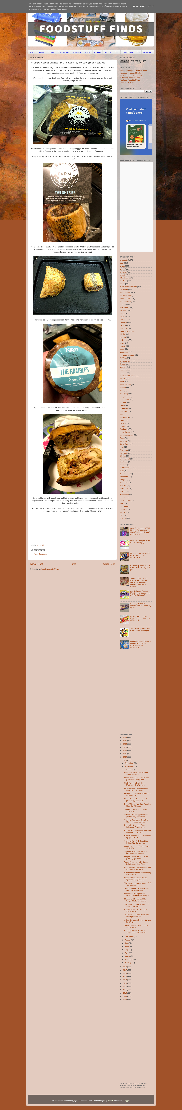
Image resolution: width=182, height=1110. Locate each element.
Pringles (123, 480)
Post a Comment (40, 554)
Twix (122, 471)
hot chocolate (125, 302)
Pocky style (124, 417)
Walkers (123, 310)
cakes (122, 284)
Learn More (139, 6)
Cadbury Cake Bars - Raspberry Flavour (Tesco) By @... (136, 821)
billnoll (110, 1101)
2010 (125, 993)
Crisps (88, 52)
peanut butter (125, 385)
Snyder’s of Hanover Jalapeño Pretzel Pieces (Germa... (136, 852)
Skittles (123, 456)
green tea (124, 408)
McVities (123, 358)
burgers (123, 402)
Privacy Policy (63, 52)
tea (121, 313)
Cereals (97, 52)
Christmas (124, 278)
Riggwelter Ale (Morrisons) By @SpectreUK (135, 910)
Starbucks (124, 429)
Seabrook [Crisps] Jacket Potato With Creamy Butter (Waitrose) (140, 568)
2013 (125, 983)
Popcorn (123, 328)
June (127, 946)
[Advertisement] (67, 527)
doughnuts (124, 396)
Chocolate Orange (127, 331)
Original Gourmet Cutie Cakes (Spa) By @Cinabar (136, 858)
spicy (122, 349)
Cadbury (123, 281)
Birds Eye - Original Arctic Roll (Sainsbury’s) (140, 542)
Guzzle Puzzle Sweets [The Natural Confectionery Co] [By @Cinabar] (140, 593)
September (129, 937)
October (128, 770)
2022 (125, 750)
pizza (122, 343)
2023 (125, 747)
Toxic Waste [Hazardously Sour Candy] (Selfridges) (140, 630)
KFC (122, 503)
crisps (122, 266)
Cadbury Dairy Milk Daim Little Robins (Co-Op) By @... (136, 842)
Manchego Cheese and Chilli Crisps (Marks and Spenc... (135, 900)
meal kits (123, 411)
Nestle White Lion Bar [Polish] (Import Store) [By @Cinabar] (140, 618)
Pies (121, 414)
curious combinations (128, 287)
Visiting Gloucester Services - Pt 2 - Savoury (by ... (137, 884)
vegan (122, 316)
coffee (122, 304)
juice (122, 447)
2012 (125, 986)
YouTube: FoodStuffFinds (130, 80)
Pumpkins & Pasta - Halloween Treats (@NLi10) (136, 773)
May (127, 950)
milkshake (124, 340)
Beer (117, 52)
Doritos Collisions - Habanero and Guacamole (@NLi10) (137, 868)
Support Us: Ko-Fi (127, 82)
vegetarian (124, 352)
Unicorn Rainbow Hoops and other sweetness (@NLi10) (137, 831)
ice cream (124, 290)
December (129, 763)
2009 (125, 996)
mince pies (124, 506)
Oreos (122, 364)
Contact (51, 52)
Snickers (123, 465)
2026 (125, 737)
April (127, 953)
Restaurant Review (127, 376)
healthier (123, 370)
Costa (122, 405)
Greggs (123, 518)
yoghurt (123, 367)
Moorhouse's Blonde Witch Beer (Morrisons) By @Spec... (136, 779)
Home (32, 52)
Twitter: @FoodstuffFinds (130, 78)
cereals (123, 325)
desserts (123, 322)
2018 (125, 967)
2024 (125, 744)
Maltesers (124, 450)
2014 (125, 980)
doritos (122, 497)
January (128, 963)
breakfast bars (125, 361)
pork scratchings (126, 435)
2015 (125, 977)
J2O (121, 515)
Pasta (122, 438)
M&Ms (122, 426)
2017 (125, 970)
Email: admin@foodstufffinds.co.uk (133, 71)
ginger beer (124, 474)
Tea (138, 52)
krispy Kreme (125, 432)
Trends (123, 379)
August (128, 940)
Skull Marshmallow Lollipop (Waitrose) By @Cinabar (134, 784)
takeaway (124, 441)
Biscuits (107, 52)
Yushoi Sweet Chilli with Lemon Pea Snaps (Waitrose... (136, 889)
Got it (151, 6)
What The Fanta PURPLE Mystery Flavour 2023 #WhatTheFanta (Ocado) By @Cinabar (140, 531)
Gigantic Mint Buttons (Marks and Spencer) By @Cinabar (137, 879)
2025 (125, 741)
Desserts (147, 52)
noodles (123, 373)
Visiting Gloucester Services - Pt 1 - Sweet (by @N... (137, 905)
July (126, 943)
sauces (123, 337)
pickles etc (124, 488)
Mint (121, 391)
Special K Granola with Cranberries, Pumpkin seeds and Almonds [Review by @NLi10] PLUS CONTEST (140, 582)
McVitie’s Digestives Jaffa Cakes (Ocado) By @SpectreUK (140, 555)
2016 (125, 973)
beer (122, 263)
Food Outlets (127, 52)
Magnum (123, 483)
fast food (123, 453)
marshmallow (125, 500)
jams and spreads (127, 355)
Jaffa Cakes (124, 444)
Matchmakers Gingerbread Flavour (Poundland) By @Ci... (137, 895)
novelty (123, 346)
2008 (125, 999)
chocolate (124, 260)
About (41, 52)
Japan (122, 423)
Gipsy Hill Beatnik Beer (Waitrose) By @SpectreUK (137, 837)
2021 (125, 754)
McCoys (123, 486)
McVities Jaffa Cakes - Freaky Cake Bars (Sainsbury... (136, 789)
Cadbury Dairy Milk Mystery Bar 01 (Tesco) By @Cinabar (140, 606)
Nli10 (44, 545)
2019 (125, 760)
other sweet (124, 399)
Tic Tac (123, 512)
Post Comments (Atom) (50, 569)
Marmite (123, 509)
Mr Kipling (124, 394)
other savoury (125, 293)
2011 (125, 990)
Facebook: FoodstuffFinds (130, 73)
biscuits (123, 272)
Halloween (124, 307)
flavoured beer (125, 296)
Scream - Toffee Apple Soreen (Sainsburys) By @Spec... (136, 816)
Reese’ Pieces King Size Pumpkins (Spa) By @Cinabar (137, 805)
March (127, 956)
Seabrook (124, 462)
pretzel (122, 491)
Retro (122, 420)
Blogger (126, 1101)
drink (122, 269)
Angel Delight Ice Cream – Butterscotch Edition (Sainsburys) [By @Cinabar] (140, 644)
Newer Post (36, 564)
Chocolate (77, 52)
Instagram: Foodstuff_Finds (131, 75)
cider (122, 382)
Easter (122, 319)
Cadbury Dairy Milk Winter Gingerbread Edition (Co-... (135, 931)
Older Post (109, 564)
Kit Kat (122, 334)
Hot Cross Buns (126, 468)
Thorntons (124, 477)
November (129, 766)
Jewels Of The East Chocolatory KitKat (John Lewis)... (136, 916)
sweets (123, 275)
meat (39, 545)
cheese (123, 388)
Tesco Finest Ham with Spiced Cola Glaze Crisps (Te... (136, 863)
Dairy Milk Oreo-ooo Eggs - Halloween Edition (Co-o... (135, 826)
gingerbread (125, 459)
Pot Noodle (124, 494)
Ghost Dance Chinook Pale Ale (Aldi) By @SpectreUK (136, 800)
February (128, 959)
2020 (125, 757)
